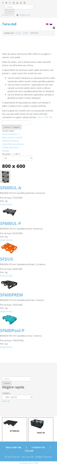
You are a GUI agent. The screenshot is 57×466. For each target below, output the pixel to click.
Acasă (17, 33)
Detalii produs (6, 204)
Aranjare (5, 150)
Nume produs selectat (12, 137)
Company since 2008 (28, 463)
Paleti (25, 33)
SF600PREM (11, 295)
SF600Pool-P (12, 330)
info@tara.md (24, 15)
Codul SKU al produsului (13, 144)
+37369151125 (38, 447)
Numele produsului (10, 140)
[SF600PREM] (28, 283)
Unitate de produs (10, 147)
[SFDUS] (28, 248)
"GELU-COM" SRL (44, 117)
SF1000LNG (14, 431)
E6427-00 (41, 433)
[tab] (28, 393)
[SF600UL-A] (28, 176)
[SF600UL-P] (28, 212)
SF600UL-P (10, 223)
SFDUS (6, 259)
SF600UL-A (10, 188)
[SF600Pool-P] (28, 319)
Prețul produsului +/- (11, 134)
